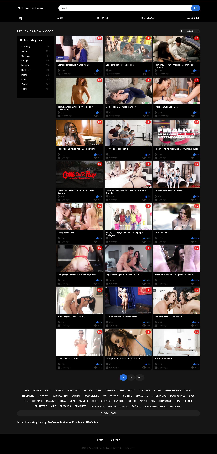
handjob (118, 401)
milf (53, 406)
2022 (177, 401)
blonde (37, 390)
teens (157, 390)
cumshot (80, 406)
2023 (98, 390)
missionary (175, 406)
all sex (105, 401)
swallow (50, 401)
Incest (35, 79)
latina (188, 391)
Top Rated (102, 18)
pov (153, 401)
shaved (124, 406)
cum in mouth (97, 406)
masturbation (111, 396)
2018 (27, 391)
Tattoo (35, 84)
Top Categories (32, 40)
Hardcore (35, 70)
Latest (60, 18)
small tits (142, 396)
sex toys (37, 401)
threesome (28, 396)
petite (143, 401)
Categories (193, 18)
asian (94, 401)
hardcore (165, 401)
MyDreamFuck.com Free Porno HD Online (103, 448)
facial (136, 406)
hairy (48, 391)
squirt (131, 391)
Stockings (35, 46)
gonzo (76, 395)
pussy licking (91, 396)
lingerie (112, 406)
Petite (35, 75)
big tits (127, 395)
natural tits (60, 396)
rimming (83, 401)
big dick (88, 390)
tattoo (131, 401)
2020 (191, 396)
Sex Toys (35, 56)
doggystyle (177, 396)
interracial (159, 396)
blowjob (65, 406)
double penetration (155, 406)
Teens (35, 89)
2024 (26, 401)
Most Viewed (147, 18)
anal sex (144, 390)
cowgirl (59, 390)
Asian (35, 51)
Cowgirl (35, 61)
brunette (41, 406)
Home (20, 18)
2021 (72, 401)
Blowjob (35, 65)
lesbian (62, 401)
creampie (110, 390)
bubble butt (74, 391)
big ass (188, 401)
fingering (43, 396)
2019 (121, 390)
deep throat (173, 390)
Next (140, 377)
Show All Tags (108, 413)
